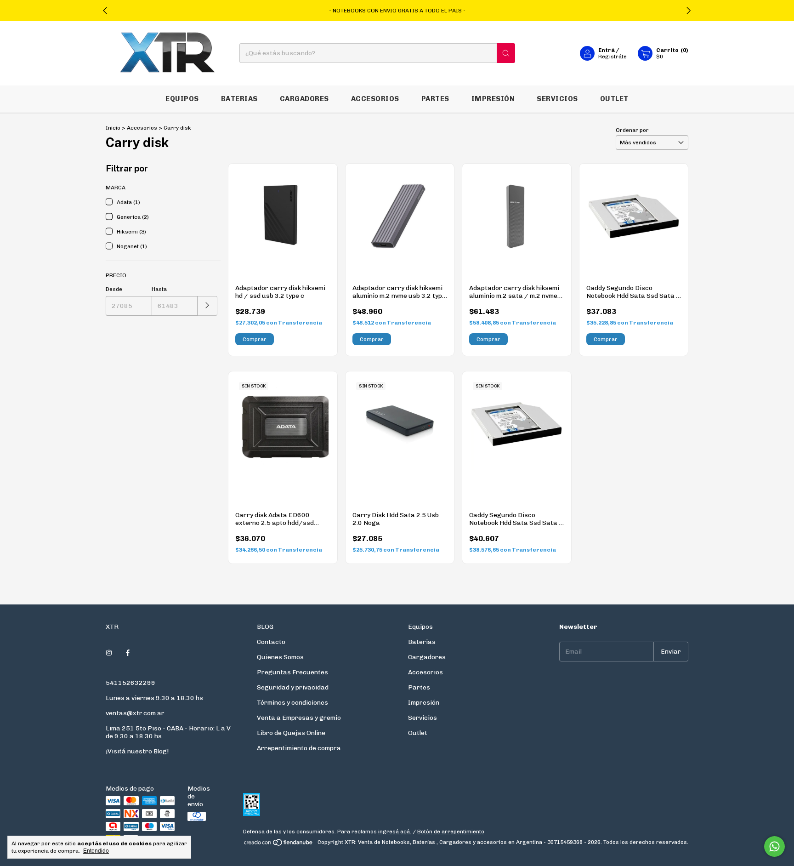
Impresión (493, 99)
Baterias (239, 99)
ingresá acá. (394, 831)
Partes (435, 99)
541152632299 (130, 683)
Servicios (557, 99)
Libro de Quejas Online (291, 733)
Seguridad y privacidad (293, 687)
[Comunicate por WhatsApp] (774, 846)
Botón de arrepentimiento (450, 831)
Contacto (271, 642)
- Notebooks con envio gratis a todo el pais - (397, 10)
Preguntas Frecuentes (292, 672)
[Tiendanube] (278, 844)
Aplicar (207, 306)
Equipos (182, 99)
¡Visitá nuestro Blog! (137, 751)
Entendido (96, 851)
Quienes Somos (280, 657)
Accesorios (375, 99)
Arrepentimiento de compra (299, 748)
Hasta (159, 289)
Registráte (612, 56)
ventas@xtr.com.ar (135, 713)
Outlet (614, 99)
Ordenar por (632, 130)
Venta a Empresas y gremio (299, 718)
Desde (114, 289)
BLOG (265, 627)
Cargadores (304, 99)
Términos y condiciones (292, 702)
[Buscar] (506, 53)
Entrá (606, 50)
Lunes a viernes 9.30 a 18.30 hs (154, 698)
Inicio (113, 128)
